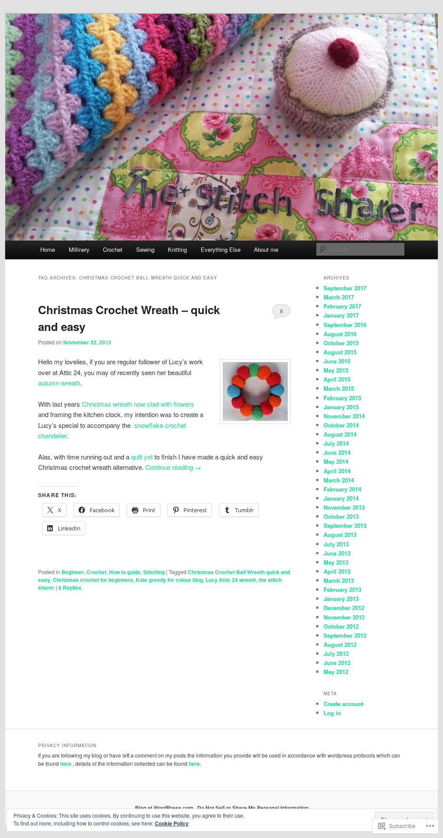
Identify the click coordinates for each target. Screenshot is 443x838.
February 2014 (342, 489)
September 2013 (345, 525)
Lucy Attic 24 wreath (230, 580)
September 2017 (345, 288)
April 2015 (337, 379)
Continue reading (173, 467)
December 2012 (344, 608)
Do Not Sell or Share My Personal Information (252, 808)
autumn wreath (59, 382)
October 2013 (341, 516)
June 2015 (337, 361)
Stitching (154, 572)
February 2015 (342, 398)
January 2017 (341, 315)
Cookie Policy (172, 823)
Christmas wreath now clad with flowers (138, 403)
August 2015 (340, 352)
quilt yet (142, 456)
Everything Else (221, 249)
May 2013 (336, 562)
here (65, 763)
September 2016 (345, 325)
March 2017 (339, 297)
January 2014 (341, 498)
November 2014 (344, 416)
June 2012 (337, 662)
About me (266, 249)
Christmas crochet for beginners (93, 580)
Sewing (145, 249)
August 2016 (340, 334)
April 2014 (337, 471)
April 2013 (337, 571)
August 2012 (340, 644)
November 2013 (344, 507)
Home (47, 249)
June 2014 (337, 452)
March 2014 (339, 480)
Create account (343, 704)
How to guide (125, 572)
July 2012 (336, 653)
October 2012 (341, 626)
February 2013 (342, 589)
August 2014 (340, 434)
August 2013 (340, 534)
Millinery (79, 249)
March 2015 (339, 388)
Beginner (72, 572)
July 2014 (336, 443)
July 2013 (336, 544)
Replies (69, 587)
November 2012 (344, 617)
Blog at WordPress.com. (165, 808)
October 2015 (341, 343)
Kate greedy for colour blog (169, 580)
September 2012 (345, 635)
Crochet (112, 249)
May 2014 (336, 461)
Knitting (177, 249)
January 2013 (341, 598)
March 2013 (339, 580)
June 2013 (337, 553)
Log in (332, 713)
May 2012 (336, 672)
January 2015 (341, 407)
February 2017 (342, 306)
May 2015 (336, 370)
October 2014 (341, 425)
